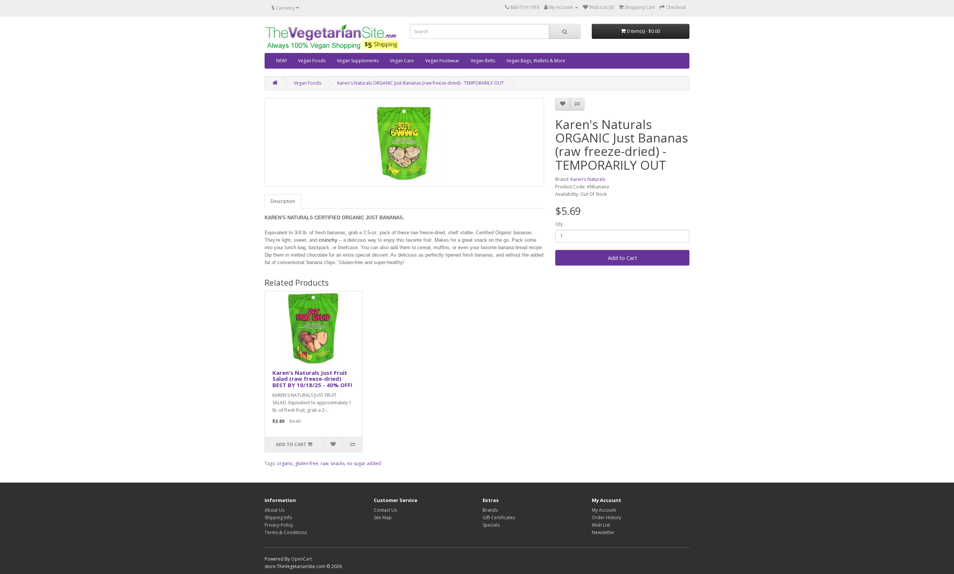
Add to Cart (622, 257)
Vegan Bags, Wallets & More (535, 60)
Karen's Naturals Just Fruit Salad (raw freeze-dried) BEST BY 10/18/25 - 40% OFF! (312, 379)
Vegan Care (402, 60)
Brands (490, 510)
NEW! (281, 60)
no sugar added (364, 463)
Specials (491, 525)
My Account (604, 510)
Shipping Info (278, 517)
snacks (338, 463)
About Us (274, 510)
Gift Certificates (499, 517)
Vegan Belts (483, 60)
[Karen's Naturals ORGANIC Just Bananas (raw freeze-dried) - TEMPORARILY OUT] (404, 142)
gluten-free (306, 463)
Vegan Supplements (358, 60)
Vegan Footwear (442, 60)
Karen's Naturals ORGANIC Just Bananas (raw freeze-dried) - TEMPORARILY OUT (420, 83)
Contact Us (385, 510)
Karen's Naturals (588, 179)
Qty (559, 224)
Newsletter (603, 532)
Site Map (383, 517)
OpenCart (301, 559)
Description (283, 201)
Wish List (601, 525)
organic (285, 463)
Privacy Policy (279, 525)
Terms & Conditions (286, 532)
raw (324, 463)
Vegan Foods (312, 60)
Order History (606, 517)
